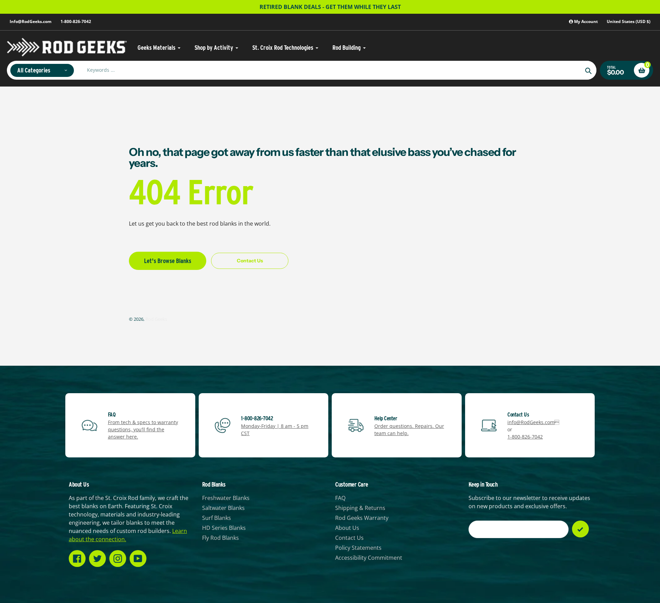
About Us (347, 528)
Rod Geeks (156, 319)
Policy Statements (358, 547)
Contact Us (349, 538)
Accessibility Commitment (368, 557)
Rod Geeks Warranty (361, 518)
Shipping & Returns (360, 508)
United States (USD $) (628, 21)
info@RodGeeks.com (530, 422)
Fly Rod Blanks (220, 538)
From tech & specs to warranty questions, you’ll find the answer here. (143, 429)
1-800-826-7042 (75, 21)
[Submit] (580, 529)
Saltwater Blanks (223, 508)
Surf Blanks (216, 518)
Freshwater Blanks (226, 498)
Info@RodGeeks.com (31, 21)
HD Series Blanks (224, 528)
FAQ (340, 498)
